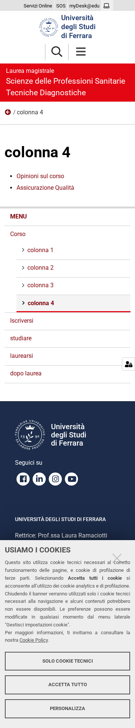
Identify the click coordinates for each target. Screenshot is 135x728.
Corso (8, 113)
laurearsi (21, 355)
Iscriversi (21, 320)
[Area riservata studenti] (107, 6)
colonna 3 (40, 285)
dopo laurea (26, 373)
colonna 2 (40, 267)
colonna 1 (40, 250)
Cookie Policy (34, 640)
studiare (21, 338)
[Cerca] (56, 52)
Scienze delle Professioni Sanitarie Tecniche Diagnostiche (65, 82)
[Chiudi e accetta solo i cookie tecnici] (117, 558)
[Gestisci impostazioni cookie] (128, 364)
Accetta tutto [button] (67, 684)
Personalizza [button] (67, 708)
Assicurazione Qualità (45, 187)
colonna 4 (41, 303)
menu (18, 216)
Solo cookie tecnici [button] (67, 661)
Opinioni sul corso (40, 176)
